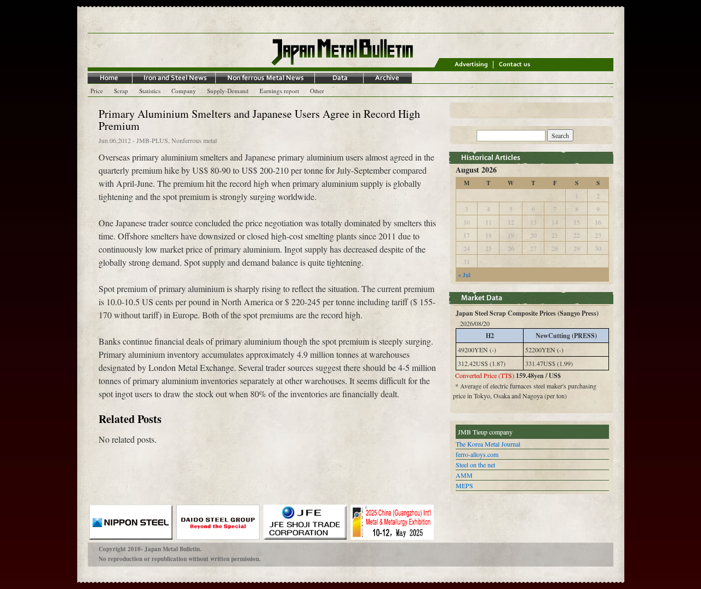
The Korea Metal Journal (488, 443)
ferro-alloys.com (477, 454)
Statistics (149, 91)
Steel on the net (475, 464)
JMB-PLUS (152, 140)
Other (317, 91)
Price (96, 91)
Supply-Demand (228, 91)
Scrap (121, 91)
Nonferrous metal (194, 140)
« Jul (464, 274)
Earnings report (279, 91)
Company (183, 91)
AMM (464, 475)
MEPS (464, 485)
